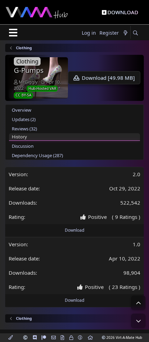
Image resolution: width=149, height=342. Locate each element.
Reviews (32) (24, 129)
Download (74, 230)
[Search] (135, 33)
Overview (21, 110)
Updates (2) (24, 119)
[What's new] (125, 33)
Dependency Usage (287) (37, 155)
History (19, 137)
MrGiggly (28, 82)
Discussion (23, 146)
